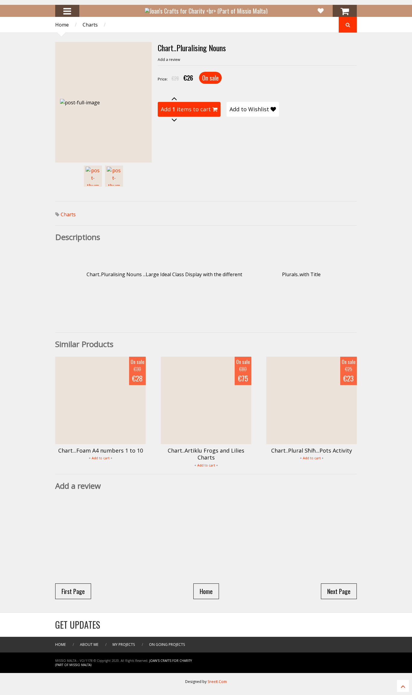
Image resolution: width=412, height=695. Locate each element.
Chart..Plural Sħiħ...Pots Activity (311, 450)
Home (62, 24)
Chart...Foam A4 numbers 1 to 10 (100, 450)
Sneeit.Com (217, 681)
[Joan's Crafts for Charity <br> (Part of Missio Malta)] (206, 10)
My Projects (124, 644)
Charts (90, 24)
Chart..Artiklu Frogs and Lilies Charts (206, 454)
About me (89, 644)
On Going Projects (167, 644)
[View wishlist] (321, 11)
